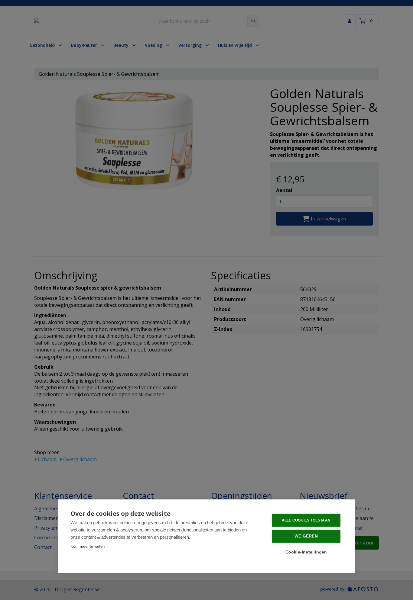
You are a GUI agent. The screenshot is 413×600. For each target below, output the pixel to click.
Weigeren (306, 536)
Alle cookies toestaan (306, 520)
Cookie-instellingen (306, 552)
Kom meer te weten (87, 546)
